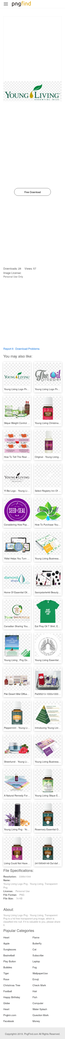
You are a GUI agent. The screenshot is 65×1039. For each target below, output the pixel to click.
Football (7, 991)
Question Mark (40, 1015)
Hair (34, 991)
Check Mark (39, 985)
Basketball (9, 955)
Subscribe (38, 955)
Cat (34, 949)
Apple (6, 943)
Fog (34, 967)
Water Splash (39, 1009)
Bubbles (7, 967)
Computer (37, 1003)
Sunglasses (9, 949)
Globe (6, 1003)
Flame (35, 937)
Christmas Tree (11, 985)
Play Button (9, 961)
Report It (8, 349)
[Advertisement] (32, 48)
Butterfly (37, 943)
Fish (34, 997)
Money (36, 1021)
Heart (6, 937)
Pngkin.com (9, 1015)
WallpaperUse (40, 973)
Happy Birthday (11, 997)
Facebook (8, 1021)
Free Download (32, 192)
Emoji (35, 979)
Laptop (36, 961)
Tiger (6, 973)
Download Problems (27, 349)
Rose (6, 979)
